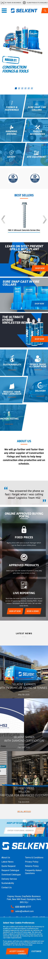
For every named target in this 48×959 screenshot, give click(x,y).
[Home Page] (24, 10)
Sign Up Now (15, 611)
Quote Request (8, 866)
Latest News (7, 861)
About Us (5, 857)
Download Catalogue (11, 874)
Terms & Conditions (34, 857)
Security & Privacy (20, 932)
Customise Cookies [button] (29, 952)
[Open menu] (4, 10)
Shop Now (39, 304)
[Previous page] (3, 219)
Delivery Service (9, 879)
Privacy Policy (31, 861)
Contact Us (6, 887)
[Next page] (45, 219)
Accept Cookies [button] (17, 951)
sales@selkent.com (24, 911)
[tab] (16, 88)
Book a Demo (33, 611)
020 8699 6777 (23, 906)
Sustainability (7, 883)
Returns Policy (32, 866)
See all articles (24, 811)
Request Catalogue (10, 870)
